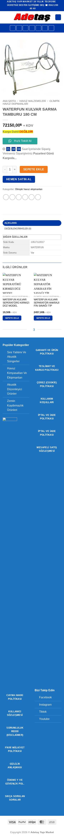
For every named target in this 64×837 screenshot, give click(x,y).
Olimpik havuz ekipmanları (28, 189)
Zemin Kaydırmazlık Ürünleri (15, 405)
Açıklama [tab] (10, 223)
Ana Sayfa (9, 101)
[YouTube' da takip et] (51, 28)
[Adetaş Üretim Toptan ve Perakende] (32, 17)
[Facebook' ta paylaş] (12, 197)
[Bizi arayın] (45, 28)
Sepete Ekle (33, 169)
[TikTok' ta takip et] (25, 28)
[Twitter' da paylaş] (19, 197)
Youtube (44, 718)
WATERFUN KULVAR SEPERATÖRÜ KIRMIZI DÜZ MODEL (16, 302)
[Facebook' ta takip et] (13, 28)
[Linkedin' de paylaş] (38, 197)
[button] (5, 17)
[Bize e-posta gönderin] (38, 28)
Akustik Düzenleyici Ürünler (14, 389)
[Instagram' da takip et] (19, 28)
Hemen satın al (19, 179)
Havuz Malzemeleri (32, 101)
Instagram (45, 704)
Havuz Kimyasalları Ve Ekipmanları (17, 373)
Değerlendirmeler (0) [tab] (17, 229)
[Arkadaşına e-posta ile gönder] (25, 197)
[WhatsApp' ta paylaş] (6, 197)
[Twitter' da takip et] (32, 28)
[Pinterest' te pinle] (31, 197)
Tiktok (43, 711)
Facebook (45, 697)
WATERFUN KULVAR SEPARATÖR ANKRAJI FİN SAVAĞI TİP (46, 302)
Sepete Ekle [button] (12, 318)
